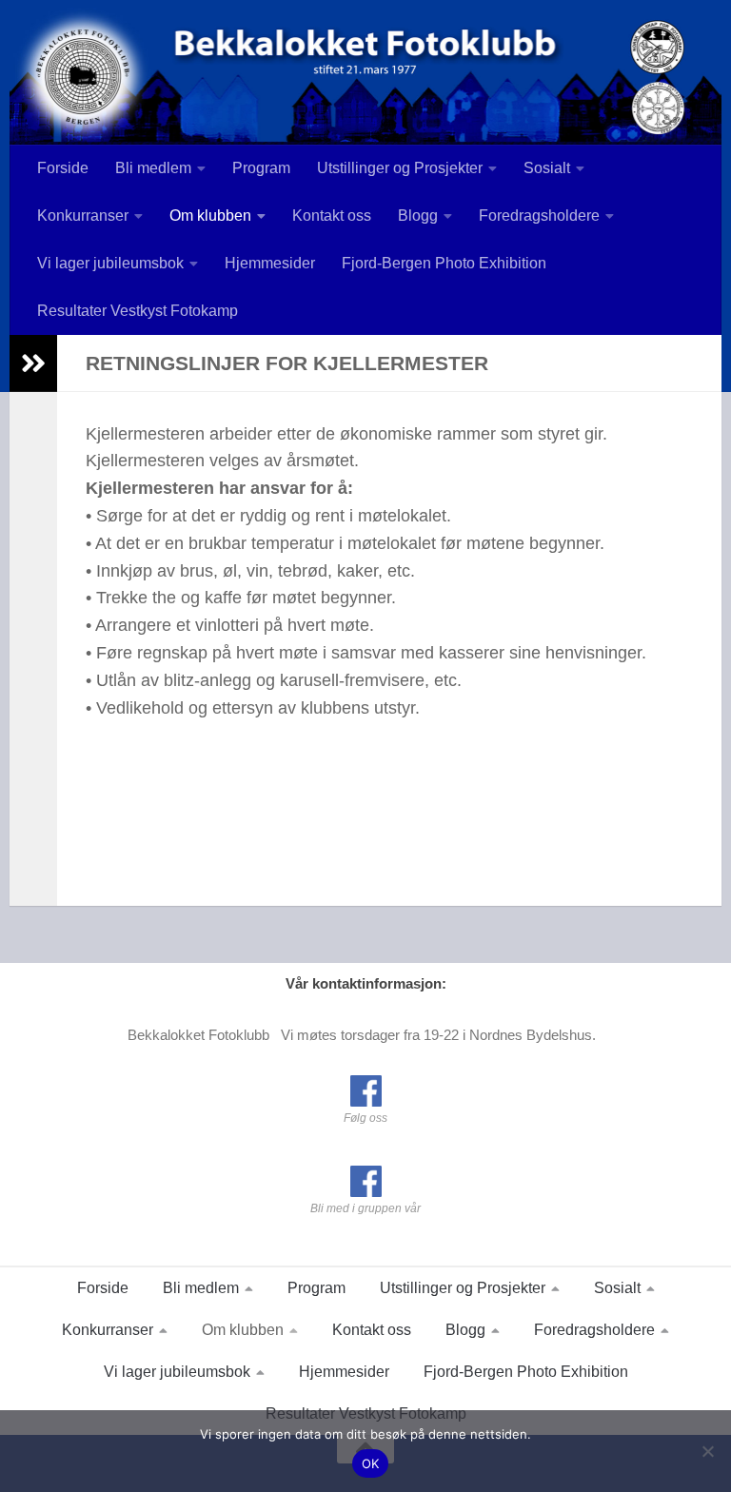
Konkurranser (82, 215)
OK (371, 1463)
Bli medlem (153, 168)
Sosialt (547, 168)
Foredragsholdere (539, 215)
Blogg (418, 215)
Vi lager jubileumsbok (110, 263)
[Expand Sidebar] (33, 363)
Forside (63, 168)
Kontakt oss (331, 215)
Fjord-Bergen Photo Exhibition (444, 263)
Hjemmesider (270, 263)
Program (261, 168)
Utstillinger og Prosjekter (400, 168)
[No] (707, 1451)
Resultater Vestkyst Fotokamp (137, 311)
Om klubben (210, 215)
